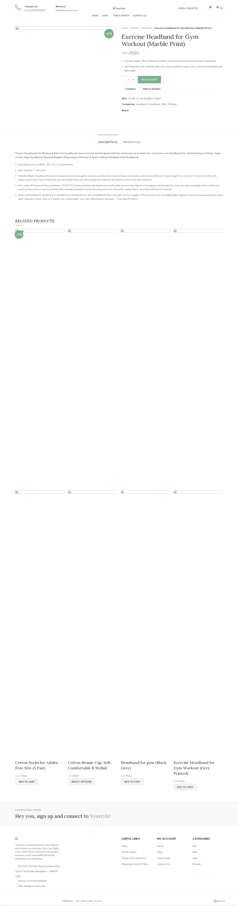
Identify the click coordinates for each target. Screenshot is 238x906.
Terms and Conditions (134, 858)
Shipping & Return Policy (135, 863)
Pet (195, 846)
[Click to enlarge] (22, 120)
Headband (146, 28)
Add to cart (149, 79)
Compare (130, 89)
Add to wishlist (152, 89)
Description (108, 142)
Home (125, 28)
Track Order (163, 858)
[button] (185, 787)
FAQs (125, 846)
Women (134, 28)
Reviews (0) (131, 142)
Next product (221, 28)
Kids (195, 858)
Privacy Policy (129, 851)
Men (164, 104)
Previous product (214, 28)
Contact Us (163, 863)
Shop (160, 851)
